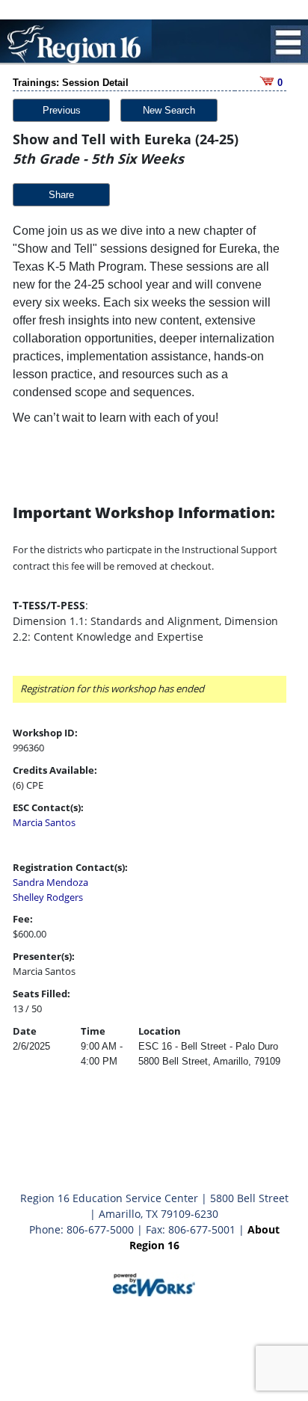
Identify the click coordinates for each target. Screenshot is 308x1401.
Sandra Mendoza (50, 882)
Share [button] (61, 194)
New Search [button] (169, 110)
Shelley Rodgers (48, 897)
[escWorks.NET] (154, 1283)
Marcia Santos (44, 822)
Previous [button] (62, 110)
